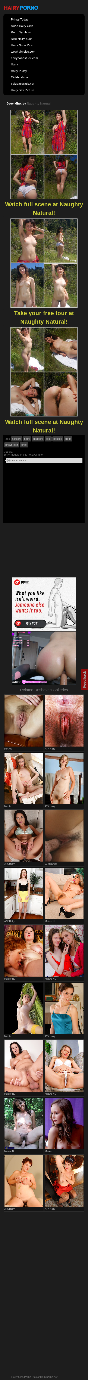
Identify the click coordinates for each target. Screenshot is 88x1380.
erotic (68, 438)
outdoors (38, 438)
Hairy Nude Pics (21, 45)
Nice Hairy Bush (21, 38)
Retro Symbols (21, 32)
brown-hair (11, 444)
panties (57, 438)
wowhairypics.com (23, 51)
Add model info (19, 460)
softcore (16, 438)
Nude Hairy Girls (22, 26)
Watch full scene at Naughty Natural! (44, 208)
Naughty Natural (39, 103)
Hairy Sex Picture (22, 90)
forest (24, 444)
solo (48, 438)
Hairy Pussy (19, 70)
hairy (27, 438)
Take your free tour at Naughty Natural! (44, 317)
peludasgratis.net (22, 83)
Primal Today (19, 19)
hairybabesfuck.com (24, 58)
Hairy (14, 64)
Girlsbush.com (20, 77)
